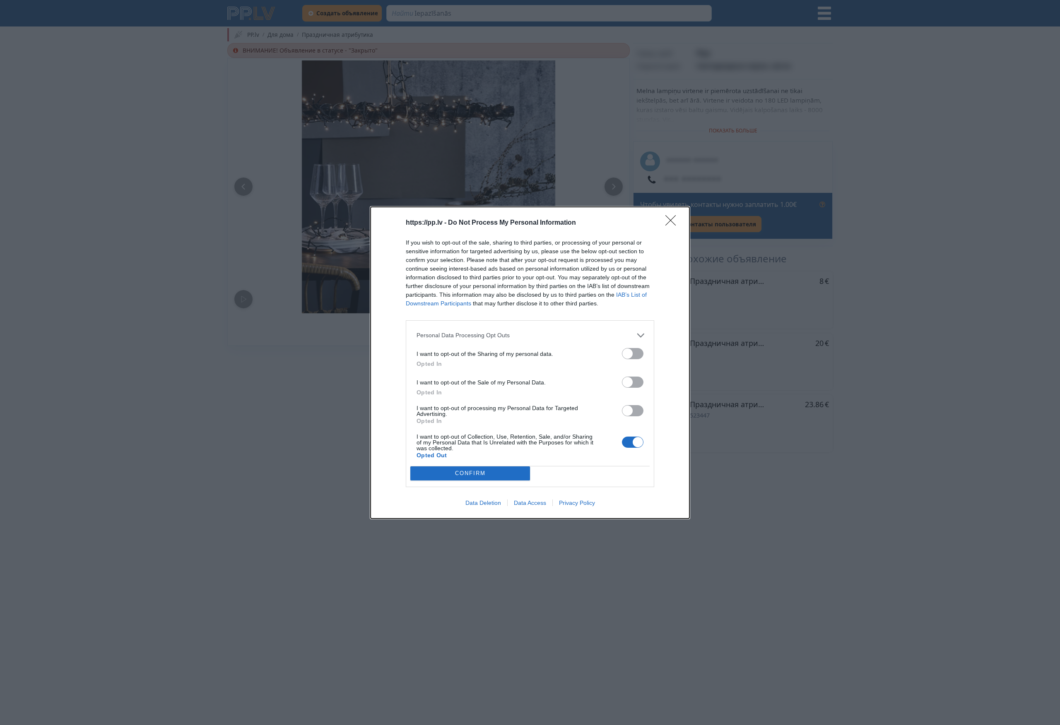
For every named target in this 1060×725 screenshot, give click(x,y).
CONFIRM (470, 473)
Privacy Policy (577, 502)
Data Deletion (483, 502)
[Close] (673, 223)
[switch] (632, 353)
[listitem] (530, 335)
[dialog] (530, 363)
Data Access (530, 502)
